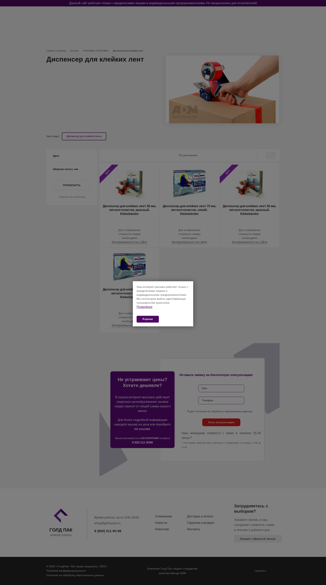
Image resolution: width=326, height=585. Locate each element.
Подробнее (144, 307)
